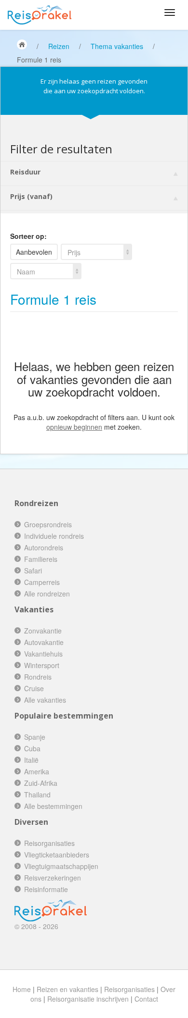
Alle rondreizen (47, 593)
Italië (31, 760)
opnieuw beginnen (74, 427)
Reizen (58, 46)
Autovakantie (44, 642)
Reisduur (25, 171)
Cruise (34, 688)
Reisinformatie (46, 889)
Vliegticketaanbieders (56, 854)
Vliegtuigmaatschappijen (61, 866)
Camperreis (42, 582)
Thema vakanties (117, 46)
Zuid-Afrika (40, 783)
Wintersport (41, 665)
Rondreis (38, 677)
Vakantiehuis (43, 653)
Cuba (32, 748)
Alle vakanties (45, 700)
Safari (33, 570)
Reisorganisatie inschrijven (88, 999)
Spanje (34, 737)
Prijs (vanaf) (31, 196)
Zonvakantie (43, 630)
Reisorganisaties (49, 843)
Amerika (36, 771)
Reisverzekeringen (52, 877)
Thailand (37, 794)
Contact (146, 999)
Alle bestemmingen (53, 806)
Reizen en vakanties (67, 989)
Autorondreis (43, 547)
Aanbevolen (34, 252)
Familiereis (40, 559)
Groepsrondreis (48, 524)
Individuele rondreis (54, 536)
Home (22, 989)
